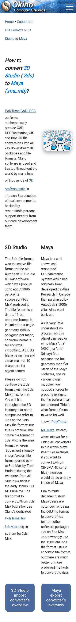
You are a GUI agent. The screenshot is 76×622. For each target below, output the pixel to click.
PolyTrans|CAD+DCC (20, 111)
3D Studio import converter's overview (20, 597)
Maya (23, 39)
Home (9, 22)
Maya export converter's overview (56, 597)
